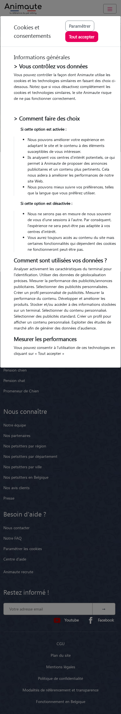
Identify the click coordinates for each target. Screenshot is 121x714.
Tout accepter (82, 36)
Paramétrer (80, 26)
